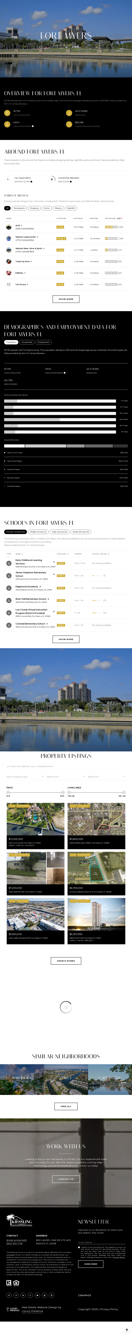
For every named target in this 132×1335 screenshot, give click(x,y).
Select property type (17, 777)
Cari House (20, 284)
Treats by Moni (22, 261)
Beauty (59, 208)
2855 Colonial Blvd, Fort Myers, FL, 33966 (33, 616)
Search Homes (66, 961)
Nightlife (72, 208)
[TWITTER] (30, 1295)
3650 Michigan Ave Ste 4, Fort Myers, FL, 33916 (35, 567)
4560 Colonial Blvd (24, 228)
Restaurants (20, 208)
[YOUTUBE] (37, 1295)
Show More (66, 639)
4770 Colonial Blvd (24, 240)
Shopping (35, 208)
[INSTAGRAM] (16, 1295)
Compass (10, 1255)
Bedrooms (93, 777)
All (8, 208)
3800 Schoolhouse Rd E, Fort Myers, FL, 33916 (35, 627)
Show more (66, 299)
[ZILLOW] (44, 1295)
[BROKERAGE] (51, 1295)
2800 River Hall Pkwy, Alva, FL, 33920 (31, 602)
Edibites (19, 273)
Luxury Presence (32, 1311)
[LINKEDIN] (23, 1295)
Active (48, 208)
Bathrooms (53, 777)
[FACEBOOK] (9, 1295)
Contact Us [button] (66, 1179)
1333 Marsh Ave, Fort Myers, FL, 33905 (32, 579)
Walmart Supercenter (25, 237)
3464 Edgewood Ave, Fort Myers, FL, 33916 (34, 590)
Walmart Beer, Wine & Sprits (28, 248)
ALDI (17, 225)
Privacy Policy (119, 1257)
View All (66, 1106)
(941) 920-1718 (14, 1243)
